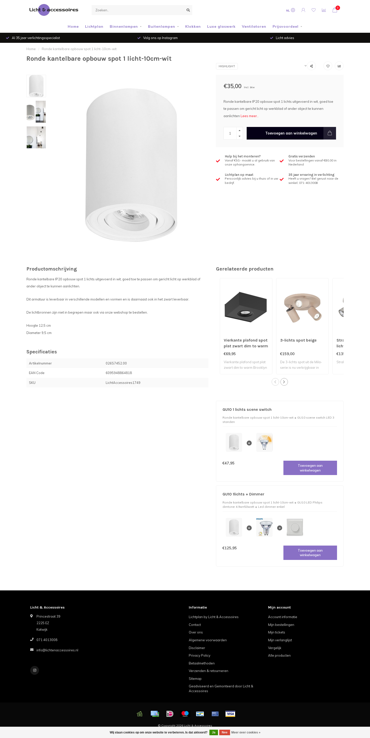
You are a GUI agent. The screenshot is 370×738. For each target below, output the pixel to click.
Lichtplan (94, 26)
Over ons (196, 632)
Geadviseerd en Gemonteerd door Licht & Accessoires (221, 688)
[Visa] (230, 714)
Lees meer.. (249, 116)
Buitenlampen (161, 26)
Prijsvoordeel (286, 26)
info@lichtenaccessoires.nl (57, 650)
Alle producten (279, 655)
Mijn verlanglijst (280, 640)
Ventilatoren (254, 26)
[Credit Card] (155, 714)
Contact (195, 625)
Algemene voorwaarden (208, 640)
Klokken (193, 26)
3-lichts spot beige (298, 340)
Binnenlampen (124, 26)
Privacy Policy (199, 655)
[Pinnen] (215, 714)
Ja (213, 732)
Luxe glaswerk (221, 26)
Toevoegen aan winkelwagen (291, 133)
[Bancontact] (200, 714)
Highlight (227, 66)
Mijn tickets (276, 632)
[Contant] (139, 714)
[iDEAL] (170, 714)
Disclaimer (197, 648)
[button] (275, 382)
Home (73, 26)
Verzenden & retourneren (208, 671)
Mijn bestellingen (281, 625)
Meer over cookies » (246, 732)
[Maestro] (185, 714)
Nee (225, 732)
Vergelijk (274, 648)
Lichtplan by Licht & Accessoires (214, 617)
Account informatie (282, 617)
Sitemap (195, 679)
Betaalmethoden (202, 663)
